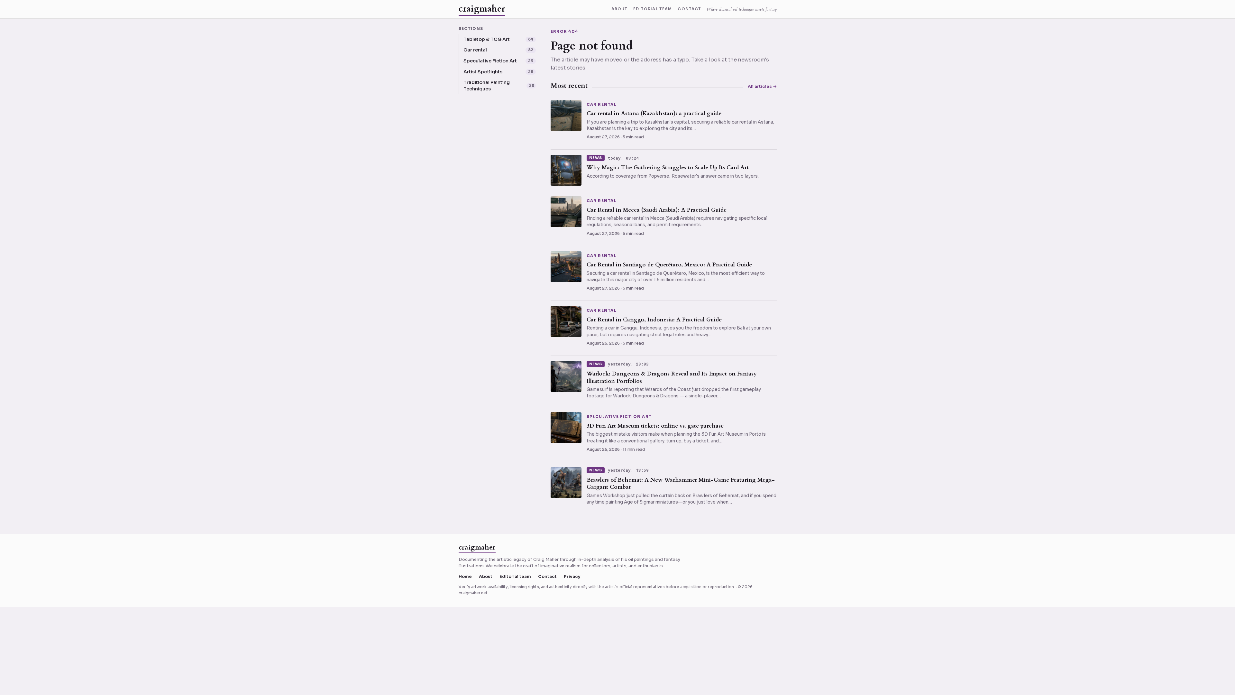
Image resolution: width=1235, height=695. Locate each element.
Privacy (572, 576)
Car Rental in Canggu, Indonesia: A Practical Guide (654, 319)
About (619, 9)
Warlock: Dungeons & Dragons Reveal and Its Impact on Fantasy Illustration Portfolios (672, 377)
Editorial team (652, 9)
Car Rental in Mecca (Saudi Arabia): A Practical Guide (657, 210)
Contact (689, 9)
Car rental (602, 105)
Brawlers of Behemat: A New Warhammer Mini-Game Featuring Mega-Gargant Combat (681, 483)
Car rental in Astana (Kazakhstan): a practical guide (654, 113)
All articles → (762, 86)
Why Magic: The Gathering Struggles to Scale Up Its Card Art (668, 167)
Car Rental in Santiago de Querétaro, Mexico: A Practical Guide (669, 264)
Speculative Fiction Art (619, 417)
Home (465, 576)
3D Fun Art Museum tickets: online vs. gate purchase (655, 426)
